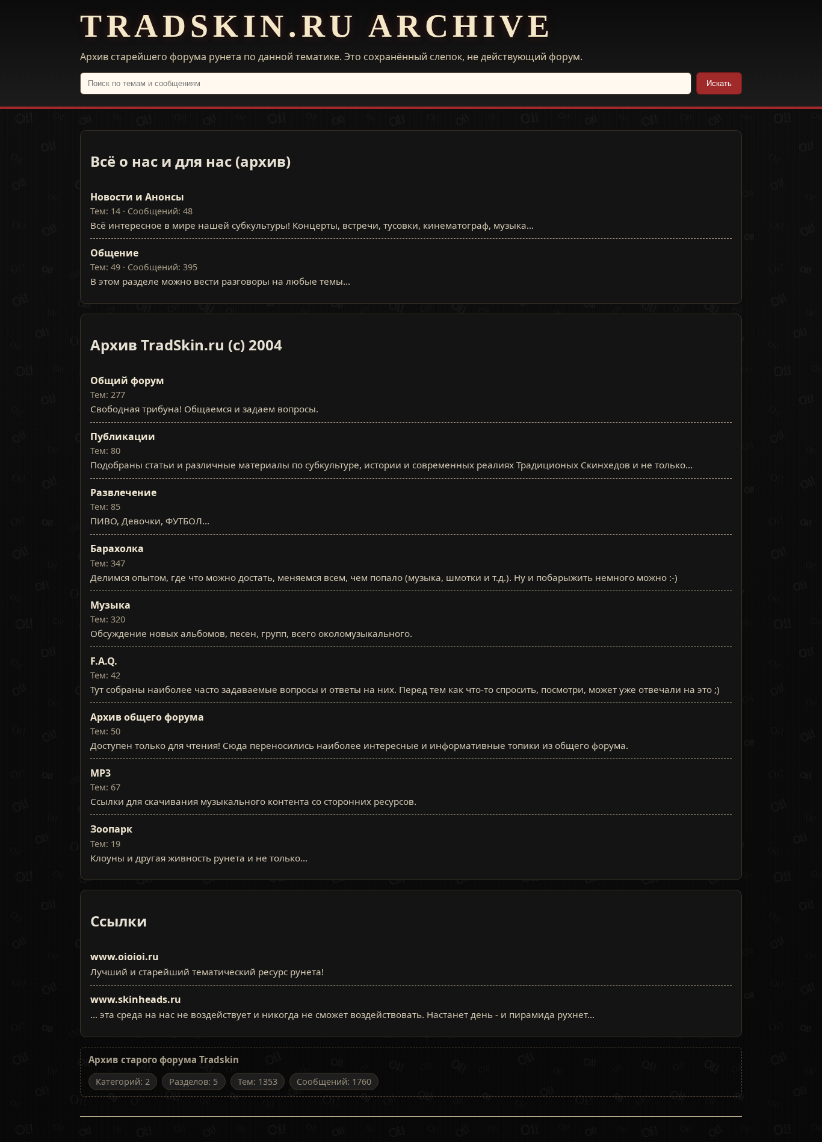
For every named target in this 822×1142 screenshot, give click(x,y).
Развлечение (123, 492)
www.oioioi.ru (124, 956)
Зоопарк (111, 829)
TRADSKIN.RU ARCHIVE (317, 26)
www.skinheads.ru (135, 999)
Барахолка (117, 548)
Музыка (110, 605)
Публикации (122, 436)
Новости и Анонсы (137, 196)
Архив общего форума (147, 717)
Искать (719, 83)
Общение (114, 252)
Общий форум (127, 380)
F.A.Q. (103, 661)
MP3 (100, 773)
